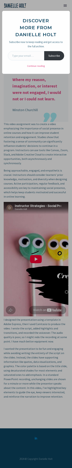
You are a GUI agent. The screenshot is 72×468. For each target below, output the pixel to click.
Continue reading (36, 65)
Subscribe (54, 55)
